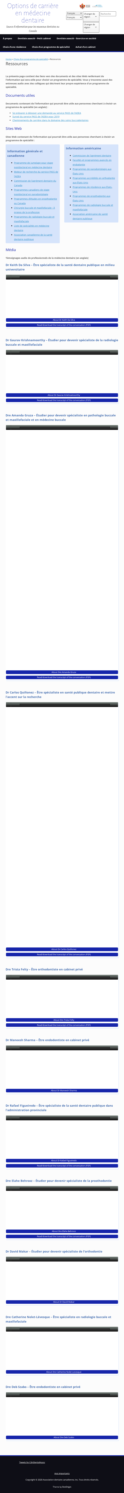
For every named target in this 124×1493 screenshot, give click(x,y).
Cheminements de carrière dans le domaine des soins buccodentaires (50, 120)
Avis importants (62, 1473)
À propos (7, 38)
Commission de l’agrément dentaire (92, 155)
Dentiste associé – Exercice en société (76, 38)
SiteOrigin (66, 1487)
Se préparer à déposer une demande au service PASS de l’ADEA (46, 113)
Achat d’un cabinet (86, 46)
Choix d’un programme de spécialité (51, 46)
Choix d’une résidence (14, 46)
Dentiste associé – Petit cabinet (34, 38)
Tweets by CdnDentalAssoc (32, 1462)
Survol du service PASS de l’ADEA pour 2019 (35, 116)
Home (9, 59)
